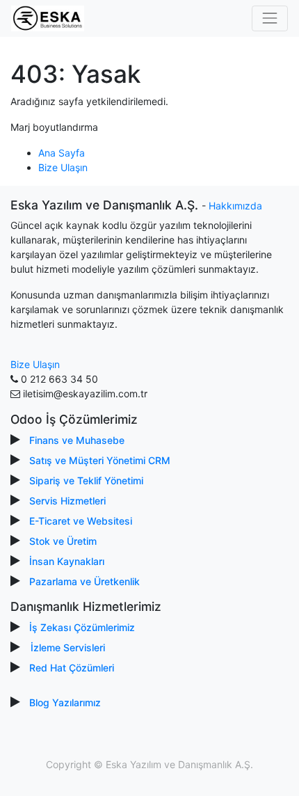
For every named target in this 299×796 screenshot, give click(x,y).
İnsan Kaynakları (66, 561)
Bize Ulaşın (63, 167)
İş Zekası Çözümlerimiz (82, 627)
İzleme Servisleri (68, 647)
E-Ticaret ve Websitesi (80, 521)
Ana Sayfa (61, 153)
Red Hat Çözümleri (71, 668)
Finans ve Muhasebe (76, 440)
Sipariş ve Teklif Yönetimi (86, 480)
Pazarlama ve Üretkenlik (84, 581)
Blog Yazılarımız (65, 702)
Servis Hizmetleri (67, 501)
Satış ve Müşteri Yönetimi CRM (99, 460)
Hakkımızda (235, 206)
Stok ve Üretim (63, 541)
